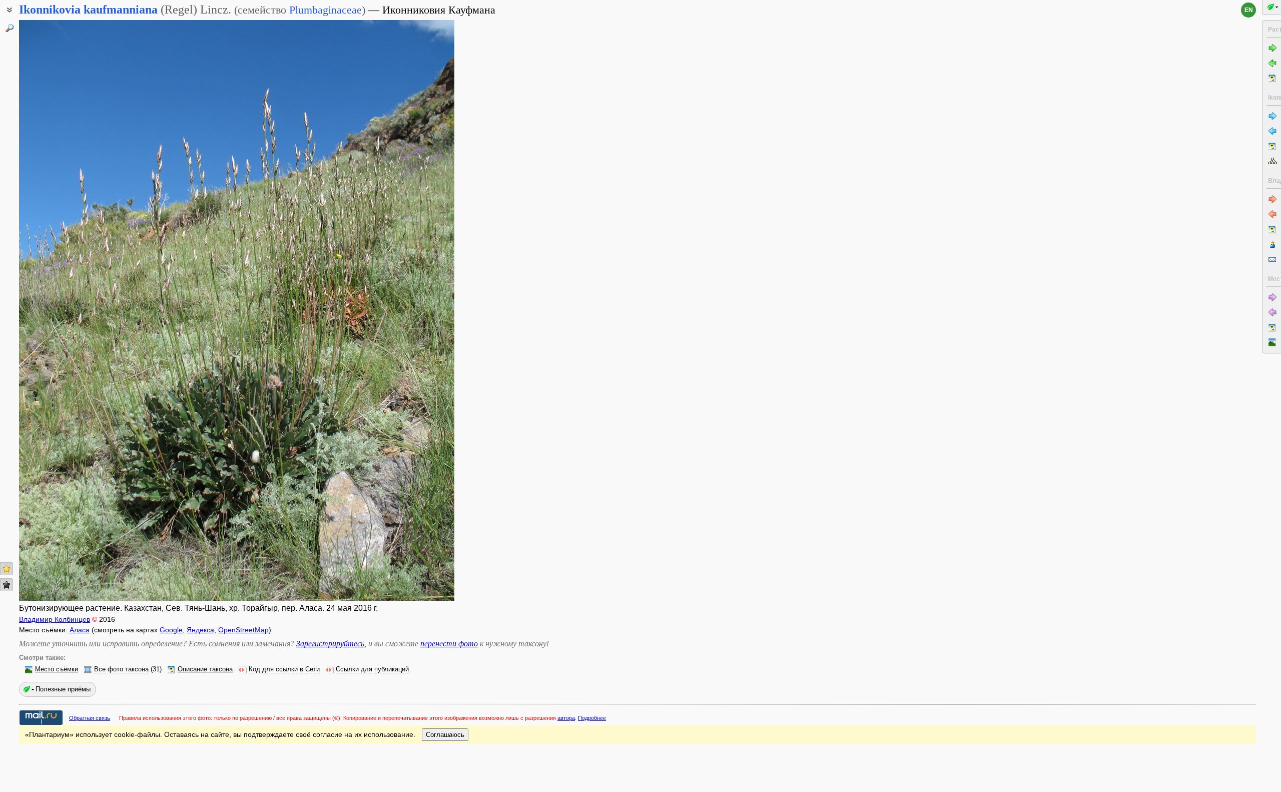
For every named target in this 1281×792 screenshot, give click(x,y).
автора (566, 718)
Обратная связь (89, 718)
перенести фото (449, 643)
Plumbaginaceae (325, 10)
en (1248, 10)
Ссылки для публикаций (372, 669)
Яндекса (200, 630)
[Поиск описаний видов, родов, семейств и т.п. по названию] (9, 28)
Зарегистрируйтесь (330, 643)
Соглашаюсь (445, 734)
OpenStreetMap (243, 630)
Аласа (80, 630)
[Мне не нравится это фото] (6, 584)
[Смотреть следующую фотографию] (408, 310)
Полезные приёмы (63, 689)
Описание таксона (205, 669)
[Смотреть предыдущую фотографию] (65, 310)
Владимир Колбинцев (54, 619)
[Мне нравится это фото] (6, 568)
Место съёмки (56, 669)
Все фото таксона (121, 669)
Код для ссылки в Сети (284, 669)
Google (171, 630)
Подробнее (592, 718)
